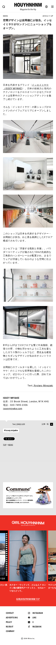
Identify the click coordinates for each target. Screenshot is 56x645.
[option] (28, 561)
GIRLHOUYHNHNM (28, 599)
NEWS (10, 445)
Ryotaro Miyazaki (43, 385)
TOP (4, 445)
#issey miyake (11, 430)
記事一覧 (45, 424)
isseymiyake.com (12, 408)
